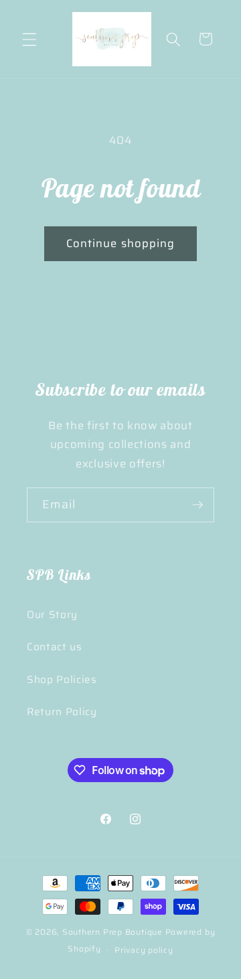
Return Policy (62, 712)
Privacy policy (143, 950)
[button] (29, 39)
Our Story (52, 615)
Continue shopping (120, 243)
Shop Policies (62, 680)
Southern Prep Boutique (113, 931)
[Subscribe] (197, 504)
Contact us (54, 647)
